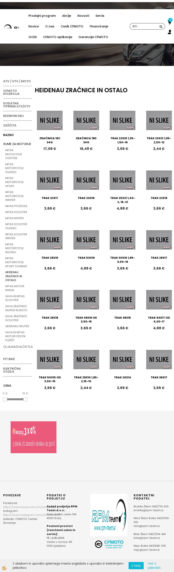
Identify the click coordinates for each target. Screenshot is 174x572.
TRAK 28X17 (159, 258)
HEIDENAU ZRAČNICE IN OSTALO (13, 276)
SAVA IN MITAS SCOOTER (15, 298)
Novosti (83, 16)
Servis (99, 16)
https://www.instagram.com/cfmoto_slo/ (31, 515)
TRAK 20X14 (122, 377)
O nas (49, 26)
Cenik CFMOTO (72, 26)
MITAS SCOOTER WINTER (16, 236)
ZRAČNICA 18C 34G (49, 140)
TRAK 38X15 (122, 318)
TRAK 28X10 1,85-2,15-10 (86, 379)
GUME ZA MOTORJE (17, 144)
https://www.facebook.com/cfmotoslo (29, 507)
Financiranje (99, 26)
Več (50, 128)
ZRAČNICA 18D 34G (86, 140)
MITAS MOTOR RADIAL (14, 288)
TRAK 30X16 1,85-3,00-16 (122, 260)
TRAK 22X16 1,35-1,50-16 (122, 140)
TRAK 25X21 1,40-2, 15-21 (122, 200)
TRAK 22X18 (159, 198)
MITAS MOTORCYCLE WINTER (14, 196)
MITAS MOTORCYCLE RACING (14, 248)
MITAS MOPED (14, 218)
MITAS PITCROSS (16, 206)
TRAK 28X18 (50, 318)
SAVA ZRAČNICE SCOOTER (16, 318)
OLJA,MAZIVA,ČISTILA (17, 347)
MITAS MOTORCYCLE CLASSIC (14, 168)
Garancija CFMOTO (93, 37)
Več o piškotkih (154, 565)
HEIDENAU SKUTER (17, 326)
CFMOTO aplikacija (57, 37)
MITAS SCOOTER (16, 212)
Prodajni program (42, 16)
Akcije (66, 16)
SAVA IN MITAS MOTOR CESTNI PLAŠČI (15, 336)
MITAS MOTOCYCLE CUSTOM (13, 154)
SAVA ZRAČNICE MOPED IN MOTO (16, 308)
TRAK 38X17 (159, 377)
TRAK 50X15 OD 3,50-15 (50, 379)
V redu (136, 565)
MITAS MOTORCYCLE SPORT (14, 182)
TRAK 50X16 (86, 258)
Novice (33, 26)
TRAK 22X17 (50, 198)
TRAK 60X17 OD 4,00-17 (159, 320)
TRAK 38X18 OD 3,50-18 (86, 320)
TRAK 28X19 (49, 258)
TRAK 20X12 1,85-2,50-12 (159, 140)
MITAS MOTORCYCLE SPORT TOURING (16, 262)
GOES (32, 37)
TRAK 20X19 (86, 198)
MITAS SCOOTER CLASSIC (16, 226)
